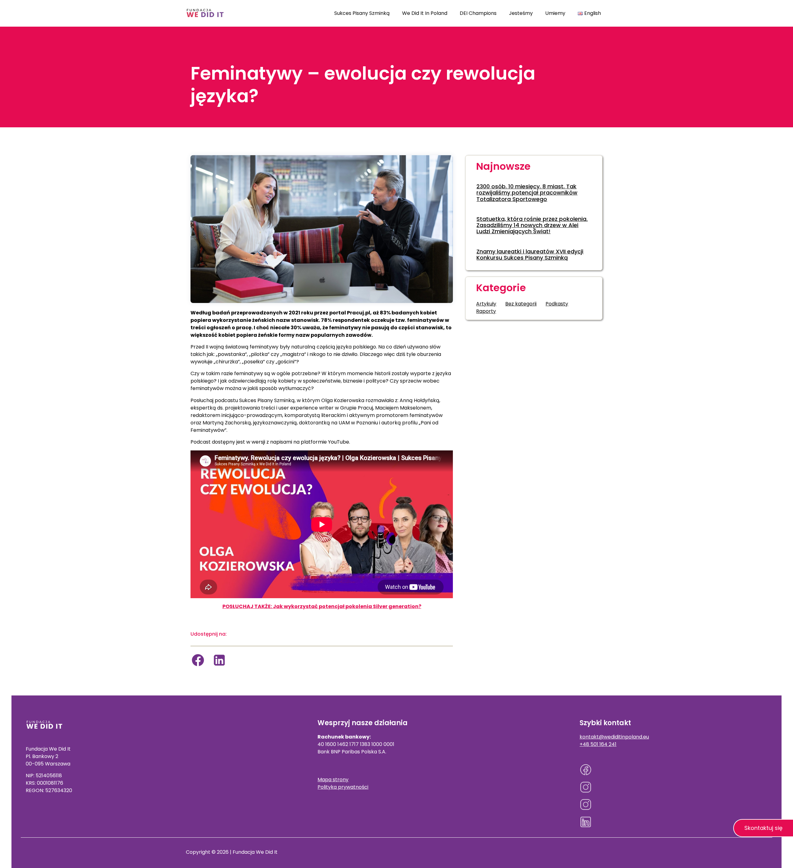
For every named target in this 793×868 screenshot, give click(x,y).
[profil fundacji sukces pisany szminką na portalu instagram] (673, 787)
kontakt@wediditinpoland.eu (614, 736)
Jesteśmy (521, 13)
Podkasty (556, 303)
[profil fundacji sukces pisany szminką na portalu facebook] (673, 770)
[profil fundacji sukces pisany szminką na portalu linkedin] (673, 822)
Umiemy (555, 13)
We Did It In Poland (424, 13)
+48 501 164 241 (598, 744)
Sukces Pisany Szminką (362, 13)
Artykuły (486, 303)
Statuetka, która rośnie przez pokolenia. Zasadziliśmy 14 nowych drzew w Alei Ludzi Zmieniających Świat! (532, 225)
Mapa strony (333, 779)
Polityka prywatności (343, 787)
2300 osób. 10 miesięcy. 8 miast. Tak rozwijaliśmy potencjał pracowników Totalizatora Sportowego (526, 192)
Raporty (486, 311)
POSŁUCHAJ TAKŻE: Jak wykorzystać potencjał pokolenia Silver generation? (321, 606)
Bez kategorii (521, 303)
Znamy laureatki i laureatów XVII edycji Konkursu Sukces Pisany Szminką (529, 254)
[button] (198, 660)
